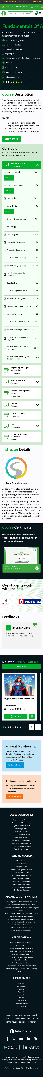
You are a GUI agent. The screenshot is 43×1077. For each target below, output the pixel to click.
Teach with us (21, 1006)
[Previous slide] (31, 727)
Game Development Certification (21, 948)
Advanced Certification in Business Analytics (21, 913)
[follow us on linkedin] (28, 1039)
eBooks (21, 989)
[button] (3, 727)
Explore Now (16, 796)
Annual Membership (21, 995)
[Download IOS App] (31, 1047)
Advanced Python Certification (21, 916)
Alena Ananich (12, 705)
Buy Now (17, 716)
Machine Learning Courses (21, 875)
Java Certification (21, 960)
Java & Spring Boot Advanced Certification (21, 902)
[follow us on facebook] (7, 1039)
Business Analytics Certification (21, 942)
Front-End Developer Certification (21, 951)
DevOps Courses (21, 867)
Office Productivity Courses (21, 843)
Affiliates (21, 998)
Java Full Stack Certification (21, 925)
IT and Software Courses (21, 834)
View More (21, 666)
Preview (8, 177)
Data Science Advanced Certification (21, 905)
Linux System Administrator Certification (21, 966)
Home (6, 7)
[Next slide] (38, 727)
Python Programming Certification (21, 957)
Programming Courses (21, 820)
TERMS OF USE (20, 1019)
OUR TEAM (18, 1015)
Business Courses (21, 832)
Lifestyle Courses (21, 837)
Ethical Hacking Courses (21, 884)
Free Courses (21, 1001)
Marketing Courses (21, 829)
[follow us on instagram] (35, 1039)
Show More (11, 138)
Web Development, (26, 58)
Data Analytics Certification (21, 931)
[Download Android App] (11, 1047)
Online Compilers (21, 7)
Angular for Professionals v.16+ (19, 698)
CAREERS (27, 1015)
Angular (38, 58)
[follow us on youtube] (21, 1039)
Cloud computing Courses (21, 881)
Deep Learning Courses (21, 873)
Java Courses (21, 864)
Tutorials (21, 992)
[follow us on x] (14, 1039)
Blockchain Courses (21, 890)
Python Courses (21, 861)
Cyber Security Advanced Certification (21, 919)
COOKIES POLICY (25, 1022)
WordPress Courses (21, 849)
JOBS (34, 1015)
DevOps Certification (21, 945)
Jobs (35, 7)
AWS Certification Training (21, 954)
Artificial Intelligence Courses (21, 870)
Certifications (21, 986)
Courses (21, 983)
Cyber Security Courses (21, 826)
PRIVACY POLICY (32, 1019)
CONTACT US (8, 1019)
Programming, (11, 58)
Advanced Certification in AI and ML (21, 922)
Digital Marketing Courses (21, 846)
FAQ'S (34, 1022)
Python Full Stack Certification (21, 928)
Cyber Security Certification (21, 963)
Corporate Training (21, 1004)
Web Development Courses (21, 840)
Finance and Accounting (21, 823)
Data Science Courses (21, 878)
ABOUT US (9, 1015)
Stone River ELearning (13, 49)
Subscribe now (16, 765)
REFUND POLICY (11, 1022)
